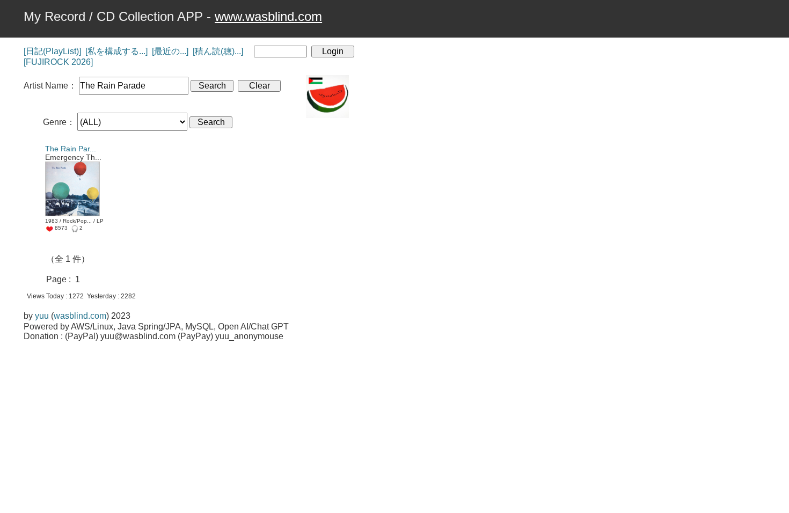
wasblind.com (80, 315)
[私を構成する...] (116, 51)
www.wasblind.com (268, 16)
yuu (42, 315)
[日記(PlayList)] (52, 51)
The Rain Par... (70, 148)
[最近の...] (170, 51)
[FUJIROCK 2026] (58, 62)
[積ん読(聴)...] (218, 51)
